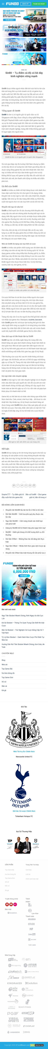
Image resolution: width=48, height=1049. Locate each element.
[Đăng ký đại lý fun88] (24, 15)
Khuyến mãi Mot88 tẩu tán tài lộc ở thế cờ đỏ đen (24, 510)
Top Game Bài (7, 669)
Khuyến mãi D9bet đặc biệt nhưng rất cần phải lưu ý (26, 553)
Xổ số (4, 682)
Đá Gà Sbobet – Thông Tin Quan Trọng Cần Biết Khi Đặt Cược (23, 624)
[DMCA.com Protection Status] (37, 1045)
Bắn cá (4, 686)
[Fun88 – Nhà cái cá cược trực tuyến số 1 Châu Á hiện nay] (12, 3)
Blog (3, 660)
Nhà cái (24, 70)
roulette (31, 320)
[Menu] (3, 4)
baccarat (38, 320)
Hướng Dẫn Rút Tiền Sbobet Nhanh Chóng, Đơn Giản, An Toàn (23, 645)
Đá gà (4, 690)
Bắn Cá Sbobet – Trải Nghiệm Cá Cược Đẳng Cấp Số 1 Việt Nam (23, 631)
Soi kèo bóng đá (8, 673)
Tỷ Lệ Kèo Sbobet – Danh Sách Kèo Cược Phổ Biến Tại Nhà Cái (23, 638)
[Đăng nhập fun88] (24, 58)
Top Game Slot (7, 677)
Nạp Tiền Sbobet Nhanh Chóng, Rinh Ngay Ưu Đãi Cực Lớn (22, 617)
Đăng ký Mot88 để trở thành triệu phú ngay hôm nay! (26, 528)
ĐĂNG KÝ (25, 4)
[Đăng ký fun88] (24, 583)
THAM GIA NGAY (39, 4)
